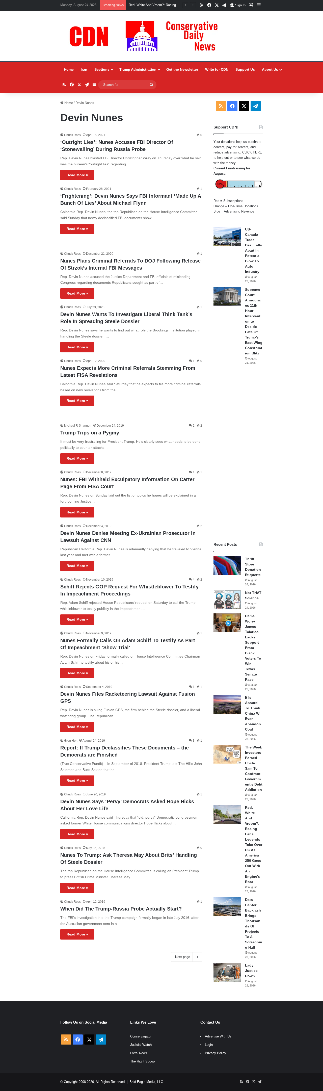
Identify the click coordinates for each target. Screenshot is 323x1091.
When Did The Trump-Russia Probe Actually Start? (121, 909)
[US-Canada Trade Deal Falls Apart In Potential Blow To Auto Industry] (227, 236)
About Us (270, 69)
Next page (182, 957)
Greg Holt (70, 740)
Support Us (245, 69)
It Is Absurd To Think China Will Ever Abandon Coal (253, 713)
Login (209, 1045)
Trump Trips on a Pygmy (89, 432)
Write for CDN (216, 69)
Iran (84, 69)
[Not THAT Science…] (227, 599)
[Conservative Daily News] (146, 36)
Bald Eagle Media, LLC (146, 1082)
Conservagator (140, 1036)
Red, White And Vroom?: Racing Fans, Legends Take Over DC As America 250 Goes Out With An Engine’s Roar (253, 845)
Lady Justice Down (251, 970)
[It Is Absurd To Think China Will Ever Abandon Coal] (227, 704)
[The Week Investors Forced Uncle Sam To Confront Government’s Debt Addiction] (227, 754)
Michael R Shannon (77, 425)
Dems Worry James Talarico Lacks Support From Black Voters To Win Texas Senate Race (253, 648)
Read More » (77, 175)
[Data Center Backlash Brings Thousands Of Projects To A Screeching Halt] (227, 906)
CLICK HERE (252, 152)
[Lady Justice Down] (227, 972)
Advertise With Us (218, 1036)
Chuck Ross (72, 135)
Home (69, 69)
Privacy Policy (215, 1053)
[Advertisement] (238, 453)
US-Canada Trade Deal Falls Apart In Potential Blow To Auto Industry (253, 250)
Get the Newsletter (182, 69)
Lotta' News (138, 1053)
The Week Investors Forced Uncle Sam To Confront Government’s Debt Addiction (253, 768)
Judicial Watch (141, 1045)
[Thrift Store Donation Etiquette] (227, 565)
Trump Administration (137, 69)
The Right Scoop (142, 1061)
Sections (102, 69)
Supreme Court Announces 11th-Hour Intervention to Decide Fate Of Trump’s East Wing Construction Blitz (253, 321)
